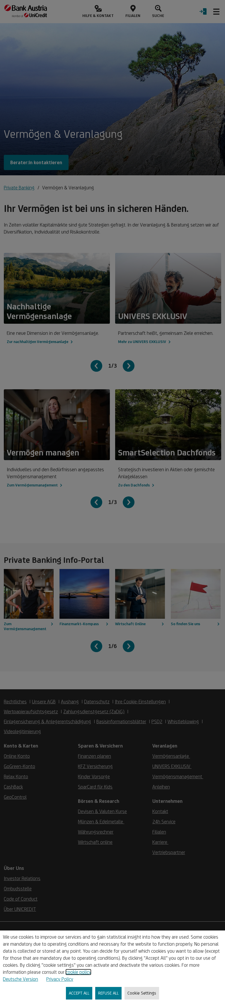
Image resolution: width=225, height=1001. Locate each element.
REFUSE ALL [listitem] (108, 992)
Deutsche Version (20, 979)
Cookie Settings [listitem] (141, 992)
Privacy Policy (59, 979)
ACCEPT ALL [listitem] (79, 992)
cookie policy (78, 972)
